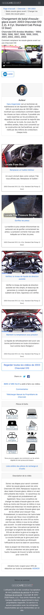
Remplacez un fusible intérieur (22, 170)
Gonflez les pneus (22, 220)
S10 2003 (31, 9)
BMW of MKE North (12, 384)
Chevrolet (21, 9)
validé (10, 74)
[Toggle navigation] (39, 3)
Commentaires (22, 389)
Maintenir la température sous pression (22, 335)
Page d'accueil (9, 9)
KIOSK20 (36, 568)
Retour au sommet (22, 580)
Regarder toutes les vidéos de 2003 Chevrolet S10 (22, 366)
